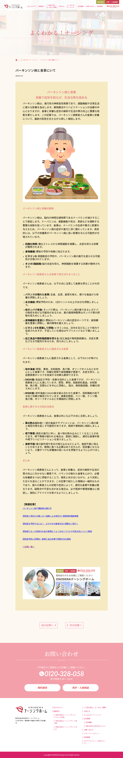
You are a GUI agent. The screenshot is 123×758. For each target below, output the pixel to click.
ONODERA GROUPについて (96, 726)
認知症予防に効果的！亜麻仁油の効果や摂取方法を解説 (47, 538)
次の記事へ (76, 625)
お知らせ (62, 6)
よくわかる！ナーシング (71, 6)
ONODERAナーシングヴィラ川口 (66, 728)
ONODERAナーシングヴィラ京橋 (66, 722)
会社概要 (89, 722)
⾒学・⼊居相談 (112, 2)
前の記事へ (47, 625)
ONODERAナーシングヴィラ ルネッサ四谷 (66, 716)
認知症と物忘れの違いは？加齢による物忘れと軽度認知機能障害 (50, 515)
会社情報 (81, 6)
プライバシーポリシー (91, 733)
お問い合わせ (90, 6)
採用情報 (99, 6)
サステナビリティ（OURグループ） (95, 742)
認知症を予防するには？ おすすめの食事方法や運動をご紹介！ (50, 523)
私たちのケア (32, 6)
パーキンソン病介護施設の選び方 (37, 508)
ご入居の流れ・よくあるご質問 (52, 6)
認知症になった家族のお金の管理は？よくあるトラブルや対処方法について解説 (57, 531)
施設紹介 (41, 6)
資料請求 (100, 2)
